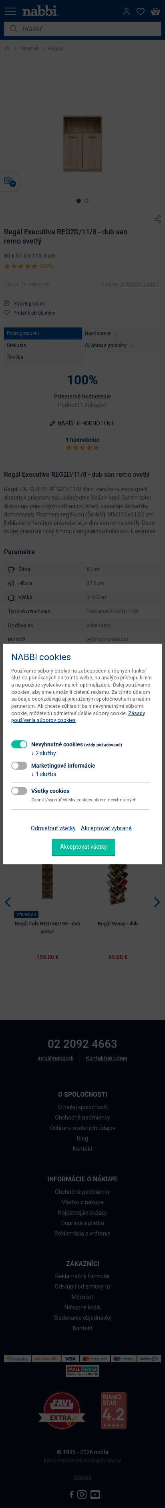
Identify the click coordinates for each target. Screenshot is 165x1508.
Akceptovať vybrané (106, 828)
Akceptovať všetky (83, 846)
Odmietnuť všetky (53, 828)
